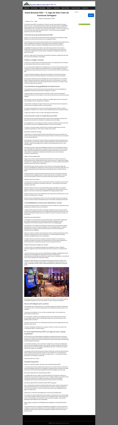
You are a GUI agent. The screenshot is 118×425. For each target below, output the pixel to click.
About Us (26, 8)
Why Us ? (49, 8)
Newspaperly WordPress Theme (62, 423)
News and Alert (65, 8)
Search (76, 12)
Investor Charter (76, 8)
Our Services (34, 8)
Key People (42, 8)
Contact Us (85, 8)
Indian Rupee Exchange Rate (85, 24)
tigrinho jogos (58, 222)
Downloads (56, 8)
